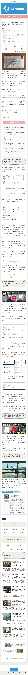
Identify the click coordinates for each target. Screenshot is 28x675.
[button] (22, 49)
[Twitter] (4, 501)
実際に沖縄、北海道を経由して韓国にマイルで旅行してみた (14, 138)
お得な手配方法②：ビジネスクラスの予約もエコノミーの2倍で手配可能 (14, 133)
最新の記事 (17, 491)
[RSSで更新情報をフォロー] (20, 545)
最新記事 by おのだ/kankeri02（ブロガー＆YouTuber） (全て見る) (14, 152)
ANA (4, 518)
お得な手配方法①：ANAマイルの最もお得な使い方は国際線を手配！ (14, 128)
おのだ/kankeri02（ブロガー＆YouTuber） (15, 148)
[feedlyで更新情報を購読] (8, 545)
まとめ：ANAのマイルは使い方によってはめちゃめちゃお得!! (14, 144)
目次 (13, 122)
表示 (6, 117)
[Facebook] (6, 501)
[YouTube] (8, 501)
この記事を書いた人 (8, 491)
